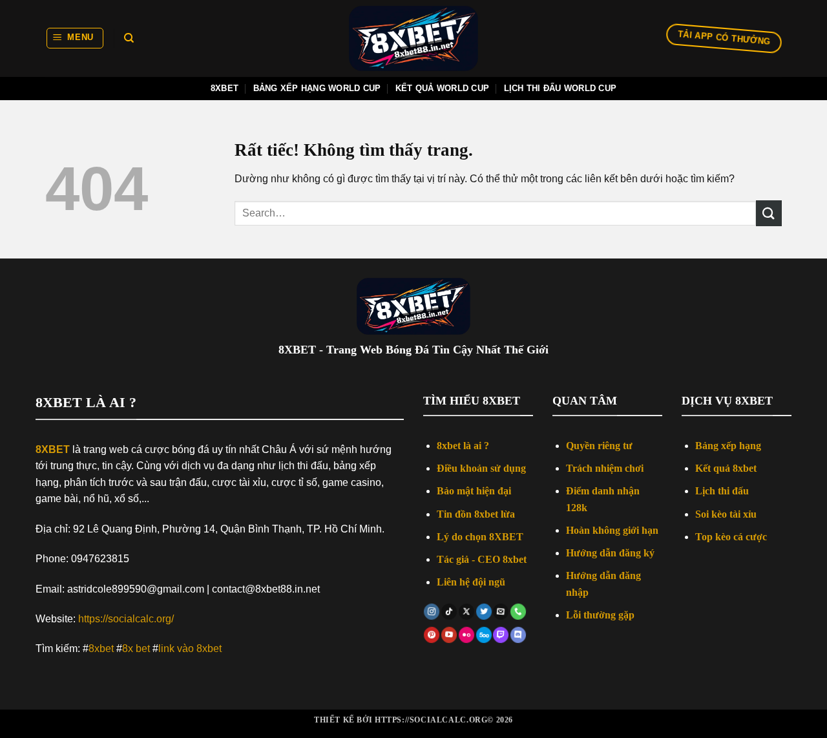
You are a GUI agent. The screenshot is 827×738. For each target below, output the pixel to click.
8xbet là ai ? (463, 445)
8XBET (53, 449)
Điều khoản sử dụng (481, 468)
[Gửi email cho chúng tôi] (501, 612)
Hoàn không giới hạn (612, 530)
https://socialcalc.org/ (126, 618)
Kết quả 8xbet (726, 468)
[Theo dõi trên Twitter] (484, 612)
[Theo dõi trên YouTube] (449, 635)
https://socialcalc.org (431, 719)
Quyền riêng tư (599, 445)
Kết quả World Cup (442, 88)
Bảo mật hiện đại (474, 490)
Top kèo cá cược (731, 536)
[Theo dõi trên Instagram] (432, 612)
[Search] (129, 38)
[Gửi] (769, 213)
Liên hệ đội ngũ (471, 581)
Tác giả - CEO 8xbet (482, 559)
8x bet (136, 648)
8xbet (224, 88)
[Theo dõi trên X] (466, 612)
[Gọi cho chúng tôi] (518, 612)
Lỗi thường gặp (600, 614)
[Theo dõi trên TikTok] (449, 612)
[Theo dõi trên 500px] (484, 635)
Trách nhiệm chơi (605, 468)
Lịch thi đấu (722, 490)
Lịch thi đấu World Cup (560, 88)
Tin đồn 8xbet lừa (476, 514)
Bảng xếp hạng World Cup (317, 88)
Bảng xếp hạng (728, 445)
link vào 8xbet (190, 648)
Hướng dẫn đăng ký (610, 552)
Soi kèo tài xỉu (726, 514)
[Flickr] (466, 635)
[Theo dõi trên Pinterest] (432, 635)
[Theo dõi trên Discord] (518, 635)
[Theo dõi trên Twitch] (501, 635)
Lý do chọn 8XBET (480, 536)
